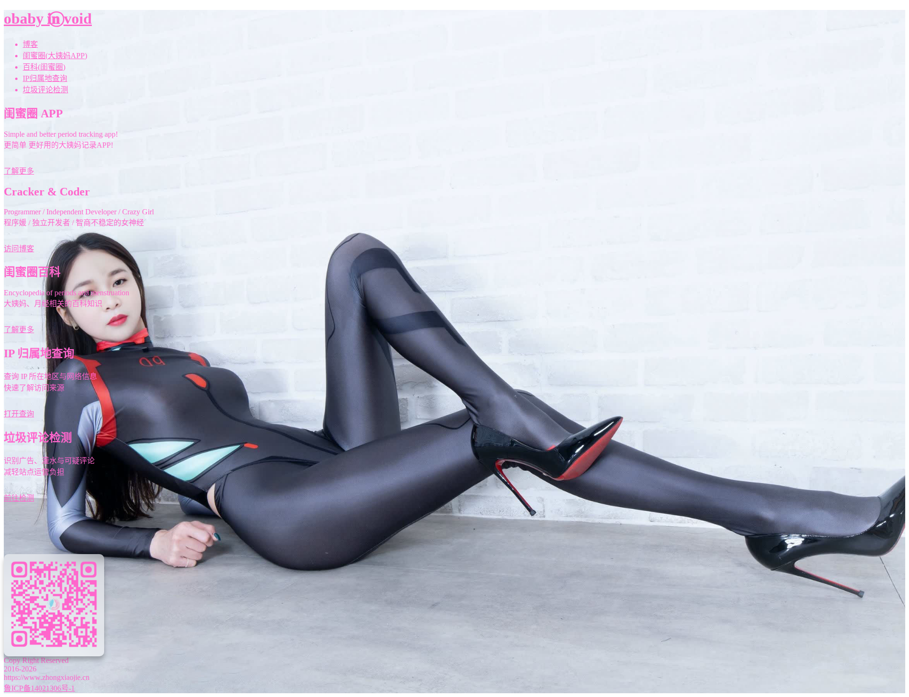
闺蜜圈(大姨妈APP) (55, 56)
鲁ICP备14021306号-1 (39, 688)
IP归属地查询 (45, 78)
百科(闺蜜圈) (44, 67)
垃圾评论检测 (45, 90)
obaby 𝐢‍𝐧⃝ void (48, 18)
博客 (30, 44)
